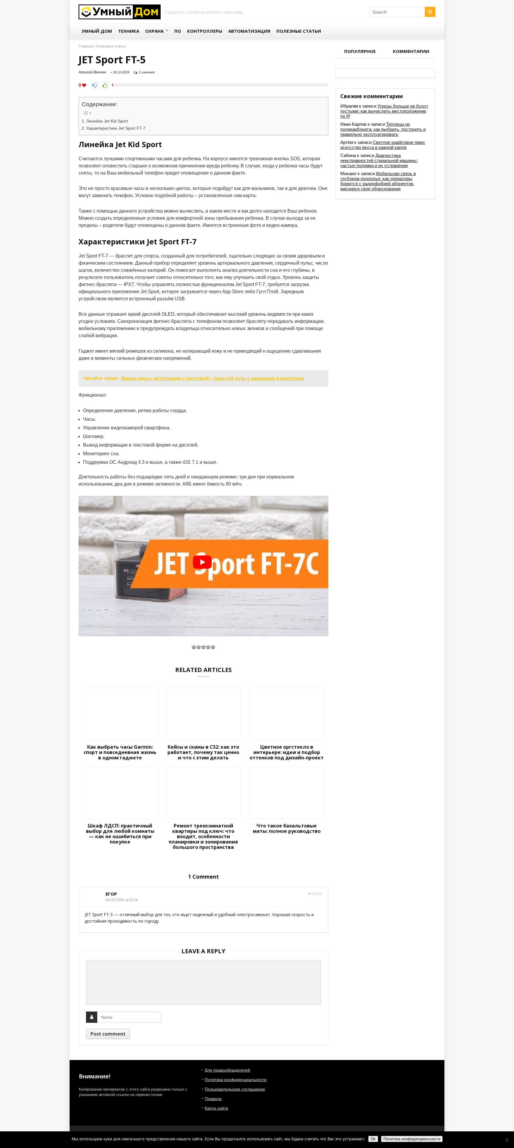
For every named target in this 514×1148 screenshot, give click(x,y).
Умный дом (97, 31)
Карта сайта (216, 1108)
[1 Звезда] (194, 647)
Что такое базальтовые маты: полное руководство (287, 828)
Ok (373, 1139)
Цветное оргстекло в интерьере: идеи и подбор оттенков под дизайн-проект (287, 752)
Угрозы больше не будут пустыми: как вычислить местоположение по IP (384, 111)
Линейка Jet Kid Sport (107, 121)
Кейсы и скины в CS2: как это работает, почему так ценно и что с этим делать (203, 752)
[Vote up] (105, 85)
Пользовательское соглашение (235, 1089)
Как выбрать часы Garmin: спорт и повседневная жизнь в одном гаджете (120, 752)
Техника (128, 31)
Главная (86, 46)
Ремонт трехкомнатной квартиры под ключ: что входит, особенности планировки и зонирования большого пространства (203, 836)
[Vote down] (95, 85)
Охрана (154, 31)
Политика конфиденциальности (236, 1079)
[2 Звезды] (198, 647)
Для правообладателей (227, 1070)
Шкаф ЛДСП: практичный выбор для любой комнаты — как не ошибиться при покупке (120, 833)
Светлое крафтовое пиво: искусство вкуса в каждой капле (382, 145)
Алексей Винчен (92, 72)
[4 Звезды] (208, 647)
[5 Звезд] (213, 647)
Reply (317, 894)
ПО (177, 31)
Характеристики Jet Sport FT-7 (115, 128)
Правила (213, 1098)
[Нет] (507, 1140)
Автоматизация (249, 31)
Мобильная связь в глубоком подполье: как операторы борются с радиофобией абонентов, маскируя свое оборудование (378, 181)
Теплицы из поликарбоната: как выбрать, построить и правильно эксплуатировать (383, 129)
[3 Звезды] (203, 647)
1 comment (147, 72)
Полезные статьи (298, 31)
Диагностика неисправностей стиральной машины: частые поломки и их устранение (379, 160)
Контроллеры (204, 31)
